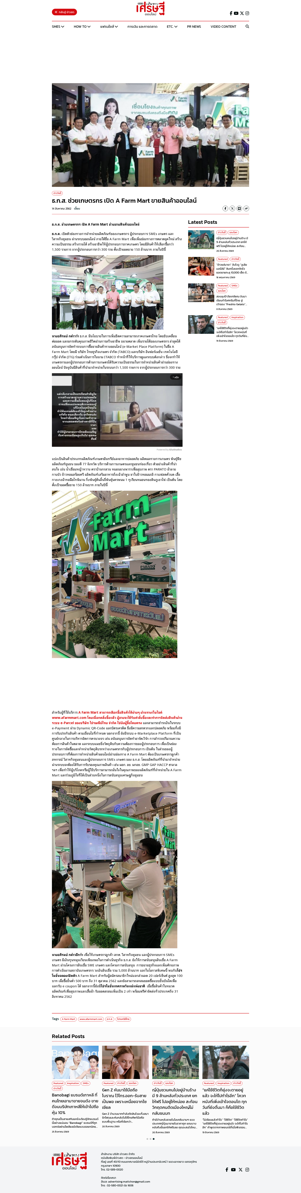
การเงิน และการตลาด (142, 26)
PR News (194, 26)
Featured (223, 259)
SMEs (56, 26)
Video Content (223, 26)
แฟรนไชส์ (107, 26)
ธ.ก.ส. (110, 1019)
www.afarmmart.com (91, 1019)
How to (80, 26)
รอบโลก (233, 232)
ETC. (170, 26)
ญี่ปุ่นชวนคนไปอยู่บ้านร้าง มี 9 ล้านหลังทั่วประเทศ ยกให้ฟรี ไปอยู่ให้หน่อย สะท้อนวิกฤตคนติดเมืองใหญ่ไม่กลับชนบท (232, 246)
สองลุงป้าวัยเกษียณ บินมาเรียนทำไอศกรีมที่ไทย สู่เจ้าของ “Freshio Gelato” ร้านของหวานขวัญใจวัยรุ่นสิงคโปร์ (231, 304)
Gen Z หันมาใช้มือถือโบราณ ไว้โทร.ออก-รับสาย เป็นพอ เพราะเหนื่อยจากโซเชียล (124, 1099)
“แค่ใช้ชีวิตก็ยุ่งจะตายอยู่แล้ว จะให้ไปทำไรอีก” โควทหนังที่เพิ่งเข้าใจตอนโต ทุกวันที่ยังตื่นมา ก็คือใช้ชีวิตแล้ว (232, 334)
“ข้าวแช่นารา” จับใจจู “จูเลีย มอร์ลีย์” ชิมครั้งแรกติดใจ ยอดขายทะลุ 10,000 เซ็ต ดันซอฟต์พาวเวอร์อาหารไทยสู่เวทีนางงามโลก (232, 272)
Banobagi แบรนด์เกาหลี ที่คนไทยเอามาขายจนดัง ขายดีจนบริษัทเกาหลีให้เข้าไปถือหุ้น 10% (75, 1104)
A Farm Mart (68, 1019)
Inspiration (237, 317)
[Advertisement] (150, 56)
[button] (147, 1139)
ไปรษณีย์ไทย (123, 1019)
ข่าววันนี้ (57, 193)
